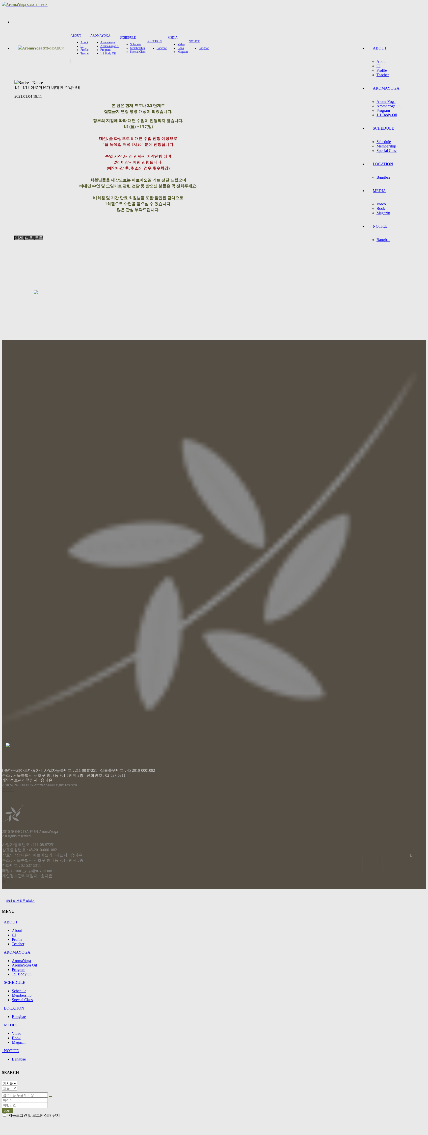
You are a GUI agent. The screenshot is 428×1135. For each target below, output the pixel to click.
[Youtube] (394, 863)
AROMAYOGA (386, 88)
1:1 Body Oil (386, 115)
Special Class (386, 150)
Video (381, 204)
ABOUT (380, 48)
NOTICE (380, 226)
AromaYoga (386, 101)
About (381, 61)
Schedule (383, 142)
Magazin (383, 213)
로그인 (8, 790)
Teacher (382, 75)
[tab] (214, 922)
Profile (381, 70)
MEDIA (379, 191)
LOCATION (383, 164)
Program (383, 110)
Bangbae (383, 177)
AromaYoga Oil (388, 106)
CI (378, 66)
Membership (386, 146)
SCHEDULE (383, 128)
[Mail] (372, 863)
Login (7, 1110)
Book (380, 208)
